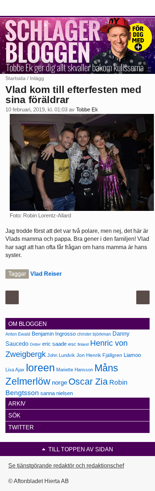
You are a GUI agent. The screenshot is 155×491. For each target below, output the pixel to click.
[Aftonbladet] (32, 8)
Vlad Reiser (46, 274)
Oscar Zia (88, 381)
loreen (40, 367)
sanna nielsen (56, 393)
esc (72, 344)
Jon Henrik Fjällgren (99, 355)
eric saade (54, 344)
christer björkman (94, 334)
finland (83, 344)
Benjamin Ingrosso (54, 334)
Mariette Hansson (74, 369)
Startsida (15, 78)
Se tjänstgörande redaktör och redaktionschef (66, 466)
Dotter (35, 344)
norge (59, 382)
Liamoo (132, 355)
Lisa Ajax (15, 369)
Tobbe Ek (87, 109)
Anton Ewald (17, 334)
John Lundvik (61, 355)
